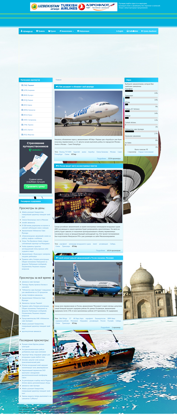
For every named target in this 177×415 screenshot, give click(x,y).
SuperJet (76, 152)
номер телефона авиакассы (32, 295)
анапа (84, 152)
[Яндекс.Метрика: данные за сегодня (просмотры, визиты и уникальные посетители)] (119, 408)
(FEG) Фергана (28, 135)
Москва (113, 152)
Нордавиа (84, 321)
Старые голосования (145, 152)
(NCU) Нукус (27, 115)
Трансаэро (66, 246)
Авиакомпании (66, 31)
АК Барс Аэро (78, 318)
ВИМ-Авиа (111, 318)
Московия (74, 321)
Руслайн (111, 321)
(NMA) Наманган (29, 110)
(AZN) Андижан (29, 90)
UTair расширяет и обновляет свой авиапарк (76, 86)
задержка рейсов (62, 321)
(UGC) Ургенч (28, 130)
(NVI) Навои (27, 105)
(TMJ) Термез (28, 125)
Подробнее (101, 158)
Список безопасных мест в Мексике (35, 220)
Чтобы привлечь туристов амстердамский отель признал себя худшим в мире (35, 248)
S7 (70, 318)
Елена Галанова (102, 152)
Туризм (53, 31)
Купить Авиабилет (150, 31)
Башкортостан (100, 318)
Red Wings (63, 318)
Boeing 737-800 (65, 152)
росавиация (103, 244)
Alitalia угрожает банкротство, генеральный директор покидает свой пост (36, 214)
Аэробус (91, 152)
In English (119, 31)
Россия (103, 321)
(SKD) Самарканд (29, 120)
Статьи (67, 154)
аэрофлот (63, 244)
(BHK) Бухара (28, 95)
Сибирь (112, 244)
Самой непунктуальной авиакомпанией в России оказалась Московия (86, 258)
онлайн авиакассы (28, 222)
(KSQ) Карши (28, 100)
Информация (84, 31)
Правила (41, 31)
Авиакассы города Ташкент (32, 303)
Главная (58, 80)
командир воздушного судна (80, 244)
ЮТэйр (73, 154)
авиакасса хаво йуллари (31, 282)
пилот (95, 244)
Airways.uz (28, 31)
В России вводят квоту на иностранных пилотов (77, 166)
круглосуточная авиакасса (31, 331)
